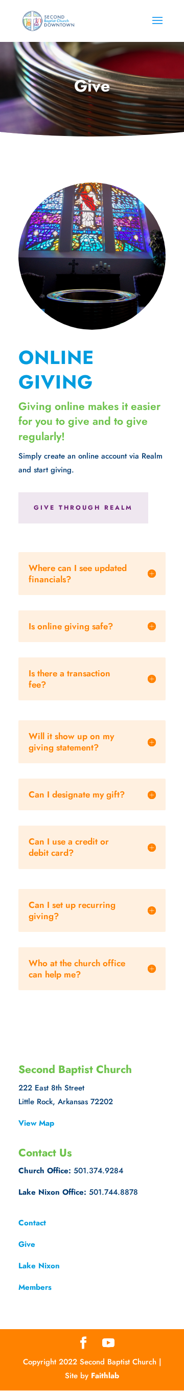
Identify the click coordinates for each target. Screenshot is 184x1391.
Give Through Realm (83, 507)
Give (26, 1244)
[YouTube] (108, 1344)
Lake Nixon (39, 1265)
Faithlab (105, 1375)
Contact (32, 1222)
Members (35, 1287)
